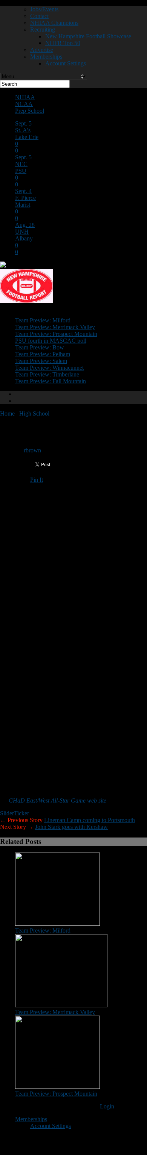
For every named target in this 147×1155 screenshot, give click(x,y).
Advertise (41, 50)
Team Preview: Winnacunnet (49, 367)
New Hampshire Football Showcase (88, 36)
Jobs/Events (44, 9)
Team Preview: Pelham (42, 354)
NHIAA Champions (54, 23)
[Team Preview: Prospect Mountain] (57, 1087)
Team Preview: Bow (39, 347)
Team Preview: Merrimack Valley (55, 327)
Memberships (46, 56)
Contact (39, 16)
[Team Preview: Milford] (57, 924)
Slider (7, 813)
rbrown (32, 450)
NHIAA (25, 97)
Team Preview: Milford (42, 320)
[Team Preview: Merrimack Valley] (61, 1005)
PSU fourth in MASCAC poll (50, 340)
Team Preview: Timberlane (47, 374)
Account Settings (65, 63)
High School (34, 413)
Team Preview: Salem (41, 361)
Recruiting (42, 29)
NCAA (24, 104)
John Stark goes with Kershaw (71, 827)
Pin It (36, 479)
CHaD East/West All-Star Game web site (57, 800)
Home (7, 413)
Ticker (21, 813)
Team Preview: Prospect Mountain (56, 334)
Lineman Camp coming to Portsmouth (89, 820)
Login (107, 1106)
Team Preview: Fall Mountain (50, 381)
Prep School (29, 110)
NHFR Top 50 (62, 43)
